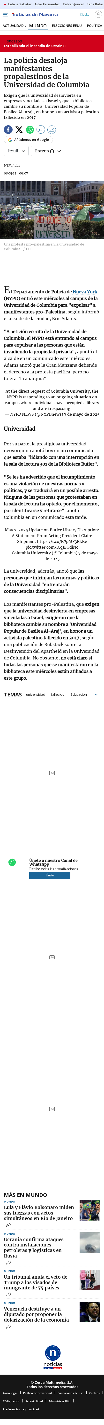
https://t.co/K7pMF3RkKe (62, 541)
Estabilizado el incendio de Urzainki (35, 45)
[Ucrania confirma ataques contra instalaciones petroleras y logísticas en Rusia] (90, 1242)
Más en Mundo (25, 1194)
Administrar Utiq (59, 1401)
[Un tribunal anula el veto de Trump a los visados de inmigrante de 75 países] (90, 1280)
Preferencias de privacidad (21, 1409)
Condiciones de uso (70, 1393)
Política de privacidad (37, 1393)
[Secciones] (5, 15)
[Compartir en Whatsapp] (30, 130)
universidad (35, 694)
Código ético (11, 1401)
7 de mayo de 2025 (82, 414)
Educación (78, 694)
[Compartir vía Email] (51, 130)
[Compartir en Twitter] (19, 130)
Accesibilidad (34, 1401)
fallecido (58, 694)
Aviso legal (10, 1393)
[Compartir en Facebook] (8, 130)
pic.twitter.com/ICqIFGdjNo (52, 547)
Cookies (94, 1393)
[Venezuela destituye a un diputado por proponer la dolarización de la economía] (90, 1312)
